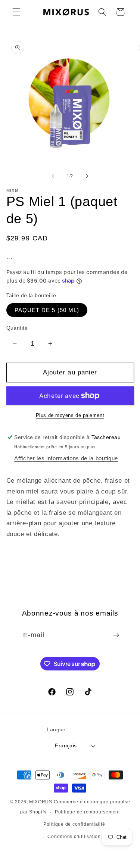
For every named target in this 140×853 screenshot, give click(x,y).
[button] (16, 12)
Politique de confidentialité (74, 824)
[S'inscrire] (116, 635)
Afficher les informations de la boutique (66, 458)
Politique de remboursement (87, 812)
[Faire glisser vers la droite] (87, 176)
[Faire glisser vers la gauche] (52, 176)
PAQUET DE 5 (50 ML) (47, 310)
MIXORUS (40, 801)
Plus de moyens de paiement (70, 415)
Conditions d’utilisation (73, 836)
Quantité (17, 328)
